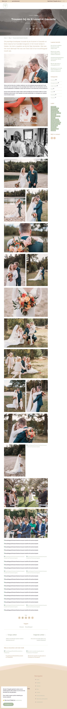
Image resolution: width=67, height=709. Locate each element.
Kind (52, 88)
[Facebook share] (27, 29)
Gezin (52, 91)
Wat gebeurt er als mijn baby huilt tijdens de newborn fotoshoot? (56, 70)
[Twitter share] (30, 29)
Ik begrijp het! (8, 704)
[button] (63, 5)
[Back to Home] (5, 5)
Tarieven (38, 685)
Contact (38, 692)
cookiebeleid (18, 700)
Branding (53, 94)
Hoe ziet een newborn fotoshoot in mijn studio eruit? (56, 47)
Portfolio (38, 682)
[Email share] (40, 29)
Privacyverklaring (40, 695)
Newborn (53, 80)
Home (5, 38)
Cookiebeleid (39, 702)
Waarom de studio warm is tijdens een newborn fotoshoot (55, 53)
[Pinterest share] (37, 29)
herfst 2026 (9, 1)
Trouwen (36, 15)
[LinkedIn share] (33, 29)
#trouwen (21, 627)
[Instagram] (63, 1)
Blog (10, 38)
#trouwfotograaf (28, 627)
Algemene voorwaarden (42, 698)
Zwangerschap (54, 83)
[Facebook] (61, 1)
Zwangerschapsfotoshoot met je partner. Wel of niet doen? (57, 59)
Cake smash (54, 86)
